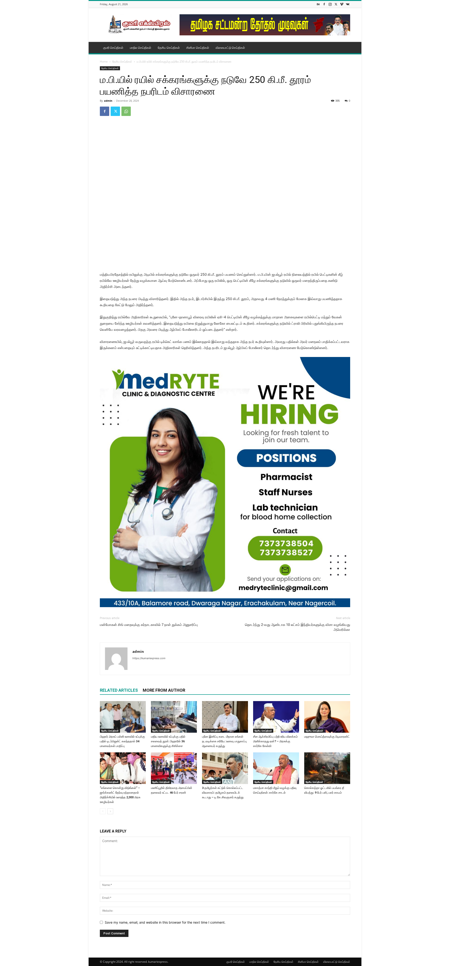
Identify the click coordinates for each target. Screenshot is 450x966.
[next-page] (110, 811)
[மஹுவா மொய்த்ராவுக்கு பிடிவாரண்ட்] (327, 717)
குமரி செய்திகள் (113, 47)
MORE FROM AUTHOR (164, 690)
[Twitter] (335, 4)
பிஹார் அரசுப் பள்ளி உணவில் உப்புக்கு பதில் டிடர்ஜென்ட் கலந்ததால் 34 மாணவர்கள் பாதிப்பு (122, 741)
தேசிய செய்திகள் (169, 47)
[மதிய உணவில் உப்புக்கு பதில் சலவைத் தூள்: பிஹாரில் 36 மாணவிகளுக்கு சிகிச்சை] (174, 717)
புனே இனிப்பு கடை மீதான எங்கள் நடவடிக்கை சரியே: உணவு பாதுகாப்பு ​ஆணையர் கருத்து (225, 741)
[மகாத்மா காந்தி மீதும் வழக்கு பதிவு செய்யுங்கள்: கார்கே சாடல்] (276, 768)
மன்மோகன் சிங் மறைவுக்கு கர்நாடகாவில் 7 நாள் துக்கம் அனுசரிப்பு (149, 625)
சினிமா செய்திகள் (197, 47)
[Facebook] (324, 4)
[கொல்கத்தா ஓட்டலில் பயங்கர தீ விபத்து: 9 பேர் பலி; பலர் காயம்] (327, 768)
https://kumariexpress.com (148, 658)
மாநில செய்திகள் (140, 47)
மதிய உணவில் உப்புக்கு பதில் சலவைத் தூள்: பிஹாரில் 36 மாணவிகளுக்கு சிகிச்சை (168, 741)
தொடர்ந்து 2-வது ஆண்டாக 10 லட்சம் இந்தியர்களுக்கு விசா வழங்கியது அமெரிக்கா (297, 627)
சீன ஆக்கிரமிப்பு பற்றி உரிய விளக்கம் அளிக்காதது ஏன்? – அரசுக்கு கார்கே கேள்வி (275, 741)
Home (104, 61)
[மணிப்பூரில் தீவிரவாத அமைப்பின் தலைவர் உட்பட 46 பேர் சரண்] (174, 768)
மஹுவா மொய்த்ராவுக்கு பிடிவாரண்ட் (327, 736)
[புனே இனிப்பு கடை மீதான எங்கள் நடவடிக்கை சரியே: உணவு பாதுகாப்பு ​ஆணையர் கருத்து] (225, 717)
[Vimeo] (341, 4)
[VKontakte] (347, 4)
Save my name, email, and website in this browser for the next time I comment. (165, 922)
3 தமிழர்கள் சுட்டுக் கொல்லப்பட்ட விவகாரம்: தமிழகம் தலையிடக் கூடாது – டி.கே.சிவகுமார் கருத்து (223, 792)
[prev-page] (103, 811)
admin (108, 100)
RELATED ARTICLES (119, 690)
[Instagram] (330, 4)
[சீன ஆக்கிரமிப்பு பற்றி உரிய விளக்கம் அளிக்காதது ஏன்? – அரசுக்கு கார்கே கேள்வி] (276, 717)
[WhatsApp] (126, 111)
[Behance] (318, 4)
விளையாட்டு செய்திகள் (230, 47)
